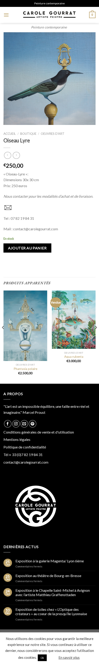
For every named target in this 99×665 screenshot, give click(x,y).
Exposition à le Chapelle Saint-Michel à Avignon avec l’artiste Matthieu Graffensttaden (52, 592)
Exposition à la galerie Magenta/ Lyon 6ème (49, 561)
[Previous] (3, 336)
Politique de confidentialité (24, 447)
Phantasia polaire (25, 369)
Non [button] (52, 657)
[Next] (95, 336)
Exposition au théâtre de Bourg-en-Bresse (48, 575)
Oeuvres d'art (52, 133)
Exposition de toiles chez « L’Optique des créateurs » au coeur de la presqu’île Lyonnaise (51, 611)
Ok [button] (42, 657)
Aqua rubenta (73, 356)
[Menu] (6, 14)
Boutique (28, 133)
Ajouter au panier (27, 248)
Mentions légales (16, 439)
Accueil (9, 133)
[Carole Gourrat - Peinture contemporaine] (49, 15)
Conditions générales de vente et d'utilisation (38, 432)
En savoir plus (69, 657)
